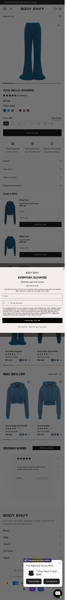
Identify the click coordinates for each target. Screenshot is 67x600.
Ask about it (51, 581)
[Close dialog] (64, 269)
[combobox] (5, 302)
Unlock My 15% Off (32, 320)
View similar (33, 581)
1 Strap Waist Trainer (46, 571)
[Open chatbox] (57, 593)
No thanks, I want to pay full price (32, 327)
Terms (39, 315)
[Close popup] (59, 563)
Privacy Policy (30, 315)
